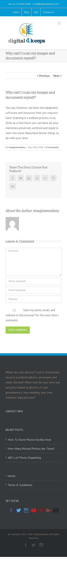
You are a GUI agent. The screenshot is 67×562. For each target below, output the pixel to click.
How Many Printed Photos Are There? (31, 448)
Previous (44, 76)
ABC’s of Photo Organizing (24, 457)
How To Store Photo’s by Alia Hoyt (29, 439)
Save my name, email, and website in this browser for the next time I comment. (32, 315)
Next (56, 76)
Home (11, 476)
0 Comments (52, 147)
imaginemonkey (17, 147)
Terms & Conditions (20, 485)
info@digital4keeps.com (46, 3)
